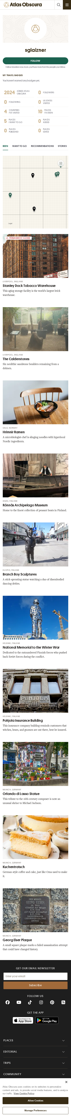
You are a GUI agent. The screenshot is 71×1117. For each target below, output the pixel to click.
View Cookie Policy (24, 1093)
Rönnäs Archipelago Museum (25, 505)
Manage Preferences (35, 1110)
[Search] (58, 5)
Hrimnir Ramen (14, 432)
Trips (7, 1063)
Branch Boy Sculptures (20, 574)
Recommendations (42, 146)
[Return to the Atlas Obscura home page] (23, 5)
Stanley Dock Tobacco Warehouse (29, 286)
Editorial (10, 1051)
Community (12, 1074)
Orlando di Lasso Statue (21, 794)
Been (5, 146)
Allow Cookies (35, 1100)
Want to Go (19, 146)
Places (8, 1040)
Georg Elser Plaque (17, 940)
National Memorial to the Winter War (31, 647)
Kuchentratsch (14, 867)
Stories (62, 146)
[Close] (66, 1082)
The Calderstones (16, 359)
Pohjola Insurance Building (23, 720)
